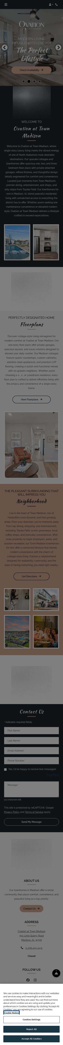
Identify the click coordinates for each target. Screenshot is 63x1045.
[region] (31, 1014)
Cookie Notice (11, 1013)
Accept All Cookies (31, 1038)
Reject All (31, 1029)
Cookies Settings (31, 1019)
